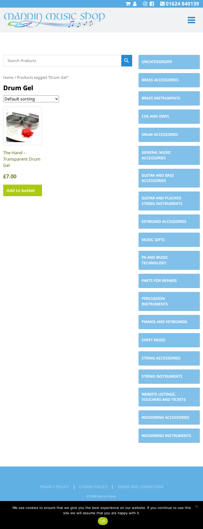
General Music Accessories (156, 155)
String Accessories (161, 357)
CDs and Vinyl (155, 116)
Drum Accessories (160, 134)
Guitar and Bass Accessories (158, 178)
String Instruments (162, 376)
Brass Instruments (161, 97)
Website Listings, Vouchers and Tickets (164, 397)
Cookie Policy (93, 486)
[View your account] (134, 3)
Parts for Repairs (159, 280)
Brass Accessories (160, 79)
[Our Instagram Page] (144, 3)
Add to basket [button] (21, 190)
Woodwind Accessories (165, 417)
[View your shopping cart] (128, 3)
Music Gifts (153, 239)
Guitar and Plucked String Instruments (162, 200)
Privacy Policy (54, 486)
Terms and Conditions (140, 486)
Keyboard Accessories (164, 221)
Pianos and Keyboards (164, 321)
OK (102, 521)
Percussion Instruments (155, 301)
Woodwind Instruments (166, 435)
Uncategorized (157, 61)
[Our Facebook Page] (151, 3)
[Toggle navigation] (189, 20)
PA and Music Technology (155, 260)
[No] (196, 506)
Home (8, 77)
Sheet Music (154, 339)
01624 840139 (182, 3)
